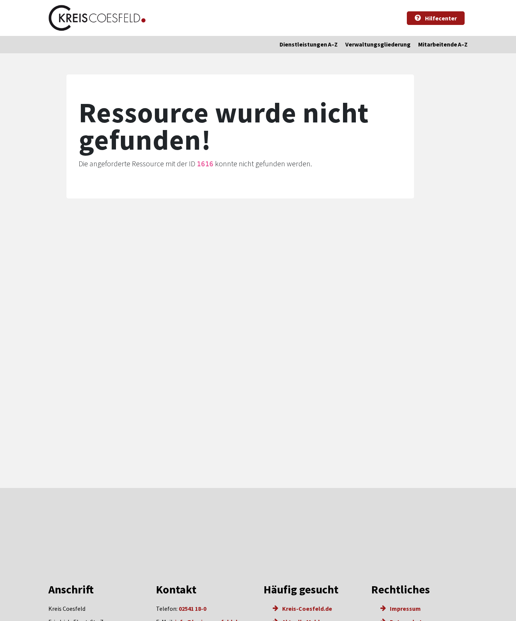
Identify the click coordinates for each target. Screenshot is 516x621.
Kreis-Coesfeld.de (306, 608)
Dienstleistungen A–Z (309, 44)
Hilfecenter (440, 18)
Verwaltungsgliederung (378, 44)
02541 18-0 (192, 608)
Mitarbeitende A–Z (443, 44)
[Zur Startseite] (97, 18)
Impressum (405, 608)
